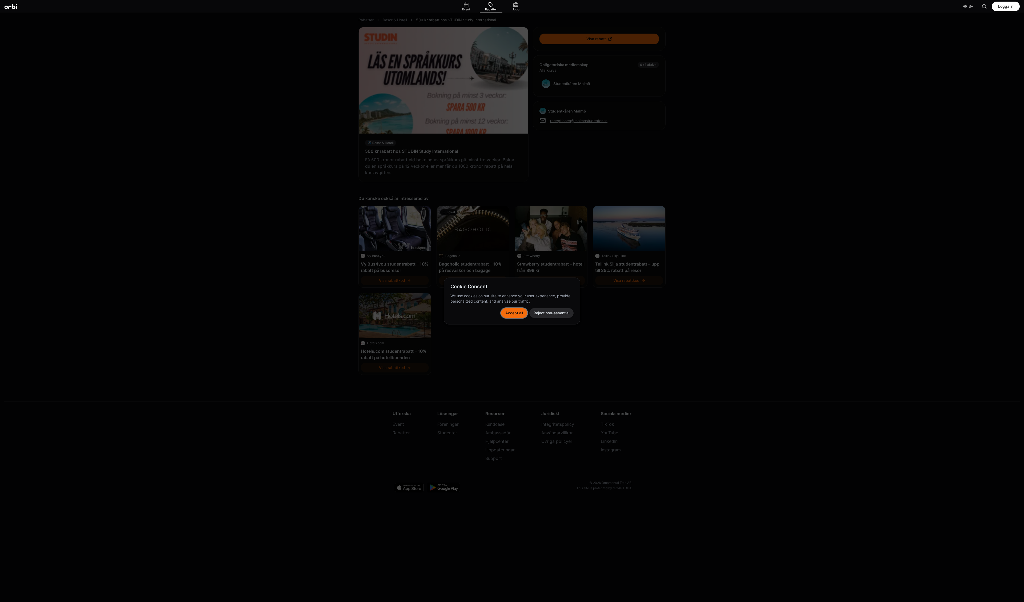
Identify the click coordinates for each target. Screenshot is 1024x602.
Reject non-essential (551, 313)
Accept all (514, 313)
